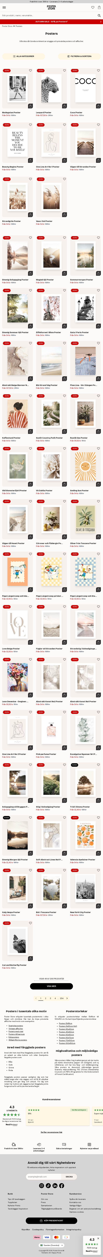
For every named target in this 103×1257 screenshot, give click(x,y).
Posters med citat (16, 1031)
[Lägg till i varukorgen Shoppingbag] (30, 106)
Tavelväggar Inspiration (18, 1209)
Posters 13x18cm (65, 1023)
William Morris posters (18, 1040)
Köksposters (14, 1037)
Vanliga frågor (75, 1205)
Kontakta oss (75, 1202)
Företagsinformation (55, 1229)
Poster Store (7, 26)
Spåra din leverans (77, 1199)
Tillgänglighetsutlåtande (51, 1209)
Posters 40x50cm (66, 1032)
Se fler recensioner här (51, 1132)
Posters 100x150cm (67, 1043)
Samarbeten (46, 1205)
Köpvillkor (26, 1229)
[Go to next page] (67, 998)
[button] (92, 1245)
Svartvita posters (16, 1026)
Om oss (44, 1199)
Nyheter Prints (14, 1205)
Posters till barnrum (17, 1034)
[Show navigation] (4, 7)
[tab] (93, 7)
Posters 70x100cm (67, 1040)
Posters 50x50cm (66, 1035)
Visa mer (51, 986)
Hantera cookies (76, 1212)
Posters (19, 26)
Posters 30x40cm (66, 1029)
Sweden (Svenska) (51, 1245)
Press (43, 1202)
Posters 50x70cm (66, 1038)
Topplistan (12, 1202)
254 (62, 998)
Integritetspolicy (73, 1229)
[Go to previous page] (36, 998)
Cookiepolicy (38, 1229)
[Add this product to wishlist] (30, 70)
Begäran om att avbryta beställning (85, 1209)
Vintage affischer (16, 1029)
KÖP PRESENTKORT (53, 1221)
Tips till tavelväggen (16, 1199)
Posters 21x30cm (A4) (68, 1026)
